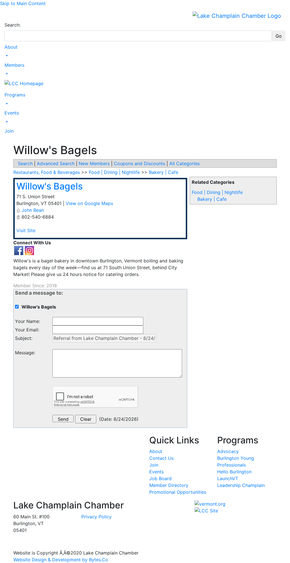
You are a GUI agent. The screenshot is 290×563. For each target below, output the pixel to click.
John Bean (33, 210)
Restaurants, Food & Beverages (46, 172)
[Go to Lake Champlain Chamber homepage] (237, 15)
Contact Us (161, 458)
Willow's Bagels (49, 186)
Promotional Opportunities (177, 492)
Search (25, 163)
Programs (15, 95)
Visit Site (25, 230)
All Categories (184, 163)
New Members (94, 163)
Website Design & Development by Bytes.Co (60, 559)
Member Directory (168, 485)
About (11, 47)
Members (14, 65)
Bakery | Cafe (212, 199)
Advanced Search (55, 163)
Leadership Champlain (241, 485)
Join (9, 131)
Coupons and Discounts (139, 163)
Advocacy (228, 451)
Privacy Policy (96, 516)
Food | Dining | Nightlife (217, 192)
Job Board (160, 478)
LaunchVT (227, 478)
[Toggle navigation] (8, 15)
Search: (12, 25)
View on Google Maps (89, 203)
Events (12, 113)
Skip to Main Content (23, 3)
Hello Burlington (234, 471)
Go (279, 36)
